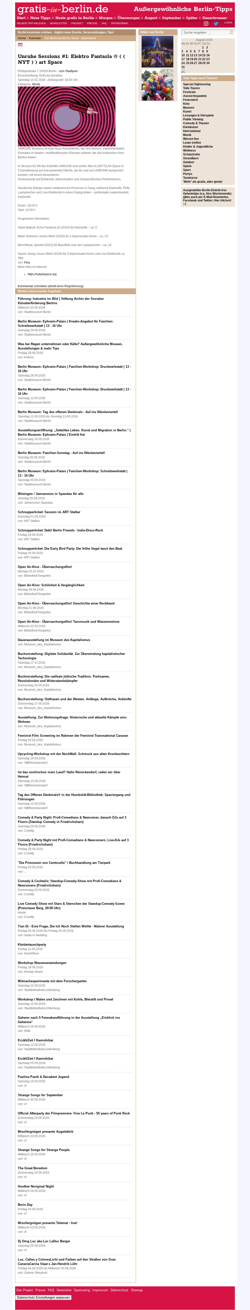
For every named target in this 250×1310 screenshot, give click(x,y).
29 (204, 63)
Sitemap (137, 1290)
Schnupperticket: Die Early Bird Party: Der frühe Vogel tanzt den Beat (70, 548)
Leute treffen (192, 142)
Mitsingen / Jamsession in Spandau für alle (50, 494)
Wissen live (191, 139)
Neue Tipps (40, 18)
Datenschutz (119, 1290)
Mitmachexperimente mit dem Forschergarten (52, 981)
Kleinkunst (190, 127)
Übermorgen (128, 18)
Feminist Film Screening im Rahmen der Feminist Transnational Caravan (73, 735)
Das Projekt (24, 1290)
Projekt (77, 23)
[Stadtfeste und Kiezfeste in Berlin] (157, 99)
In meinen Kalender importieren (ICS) (21, 44)
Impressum (100, 1290)
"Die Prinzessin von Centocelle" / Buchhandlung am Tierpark (64, 863)
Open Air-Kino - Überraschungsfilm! (45, 567)
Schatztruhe (191, 154)
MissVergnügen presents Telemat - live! (47, 1223)
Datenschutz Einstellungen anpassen (43, 1297)
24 (183, 63)
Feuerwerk (190, 100)
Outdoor (188, 162)
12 (191, 55)
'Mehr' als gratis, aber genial (202, 181)
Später (192, 18)
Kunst (187, 111)
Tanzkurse (190, 177)
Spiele (187, 166)
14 (200, 55)
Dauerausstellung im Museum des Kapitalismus (54, 640)
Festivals (189, 92)
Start (21, 18)
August (151, 18)
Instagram (206, 24)
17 (183, 59)
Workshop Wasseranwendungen (42, 963)
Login (228, 22)
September (171, 18)
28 (200, 63)
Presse (92, 23)
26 (191, 63)
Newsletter (58, 23)
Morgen (106, 18)
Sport (187, 170)
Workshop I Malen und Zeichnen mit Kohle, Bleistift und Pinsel (65, 999)
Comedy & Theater (196, 123)
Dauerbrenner (214, 18)
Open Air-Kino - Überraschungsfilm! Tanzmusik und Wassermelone (68, 621)
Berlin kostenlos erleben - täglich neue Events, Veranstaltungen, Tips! (66, 32)
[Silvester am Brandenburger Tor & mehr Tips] (157, 66)
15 (204, 55)
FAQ (104, 23)
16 (208, 55)
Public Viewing (193, 119)
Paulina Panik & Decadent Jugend (43, 1077)
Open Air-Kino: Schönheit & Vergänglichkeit (51, 585)
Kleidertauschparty (32, 944)
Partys (187, 174)
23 (208, 59)
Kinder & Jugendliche (198, 146)
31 (183, 67)
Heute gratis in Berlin (74, 18)
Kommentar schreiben (50, 286)
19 (191, 59)
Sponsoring (119, 23)
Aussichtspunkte (195, 96)
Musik (36, 84)
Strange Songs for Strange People (44, 1150)
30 (208, 63)
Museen (188, 107)
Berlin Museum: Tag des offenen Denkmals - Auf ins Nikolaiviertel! (68, 412)
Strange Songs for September (40, 1095)
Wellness (189, 150)
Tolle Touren (191, 88)
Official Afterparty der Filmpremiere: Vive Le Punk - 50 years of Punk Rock (74, 1113)
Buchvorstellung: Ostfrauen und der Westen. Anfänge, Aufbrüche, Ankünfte (74, 699)
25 (187, 63)
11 (187, 55)
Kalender (35, 38)
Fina (27, 262)
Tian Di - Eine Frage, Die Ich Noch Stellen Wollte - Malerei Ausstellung (71, 926)
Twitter (217, 24)
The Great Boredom (32, 1168)
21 (200, 59)
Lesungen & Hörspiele (198, 115)
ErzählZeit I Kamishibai (35, 1040)
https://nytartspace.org (42, 274)
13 (195, 55)
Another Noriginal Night (36, 1186)
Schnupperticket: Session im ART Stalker (49, 512)
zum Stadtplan (68, 71)
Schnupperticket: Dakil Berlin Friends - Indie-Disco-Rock (60, 530)
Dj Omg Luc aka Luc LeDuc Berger (44, 1241)
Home (22, 38)
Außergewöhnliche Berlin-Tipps (183, 9)
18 (187, 59)
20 (195, 59)
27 (195, 63)
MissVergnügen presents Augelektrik (45, 1131)
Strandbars (191, 158)
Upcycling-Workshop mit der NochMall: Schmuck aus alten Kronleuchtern (73, 754)
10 (183, 55)
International (191, 131)
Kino (186, 103)
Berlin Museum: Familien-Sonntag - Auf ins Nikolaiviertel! (61, 453)
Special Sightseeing (196, 84)
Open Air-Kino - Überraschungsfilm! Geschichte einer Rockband (66, 603)
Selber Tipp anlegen (31, 23)
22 (204, 59)
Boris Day (25, 1204)
